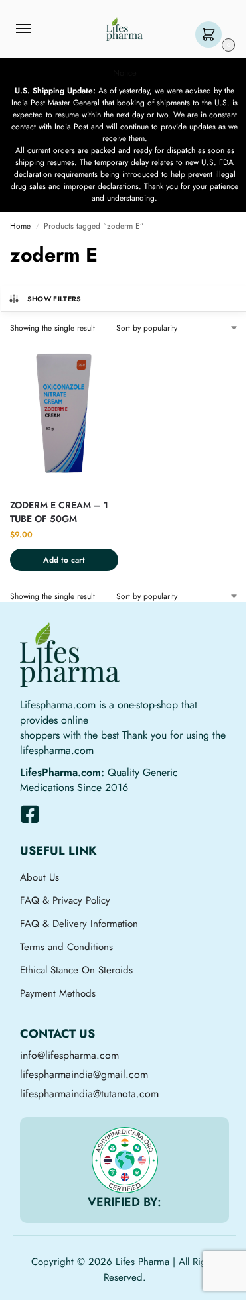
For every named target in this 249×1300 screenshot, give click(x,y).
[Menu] (36, 29)
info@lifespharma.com (69, 1055)
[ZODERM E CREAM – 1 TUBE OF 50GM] (64, 416)
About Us (39, 877)
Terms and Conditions (66, 947)
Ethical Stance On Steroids (76, 970)
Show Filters (54, 299)
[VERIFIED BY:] (125, 1160)
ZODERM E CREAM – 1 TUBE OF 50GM (59, 511)
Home (20, 226)
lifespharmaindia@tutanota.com (89, 1093)
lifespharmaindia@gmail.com (84, 1074)
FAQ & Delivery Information (79, 923)
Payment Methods (58, 993)
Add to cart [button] (64, 560)
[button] (211, 35)
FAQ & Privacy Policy (65, 900)
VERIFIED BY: (124, 1202)
